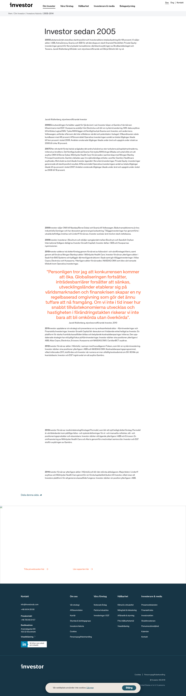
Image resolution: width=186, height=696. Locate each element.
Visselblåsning (27, 637)
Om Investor (49, 6)
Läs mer (90, 688)
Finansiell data (147, 610)
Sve (167, 3)
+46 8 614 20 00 (27, 609)
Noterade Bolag (100, 605)
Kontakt (180, 3)
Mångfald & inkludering (127, 610)
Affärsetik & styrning (126, 616)
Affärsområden (76, 610)
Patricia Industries (101, 610)
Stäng (129, 687)
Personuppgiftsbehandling (81, 637)
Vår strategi (74, 605)
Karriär (73, 616)
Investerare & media (104, 6)
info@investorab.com (29, 605)
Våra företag (66, 6)
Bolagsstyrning (127, 6)
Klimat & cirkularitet (126, 605)
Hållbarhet (83, 6)
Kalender (145, 632)
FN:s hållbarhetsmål (126, 621)
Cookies (73, 632)
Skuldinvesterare (148, 621)
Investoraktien (147, 616)
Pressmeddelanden (149, 605)
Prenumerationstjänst (150, 626)
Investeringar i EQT (101, 616)
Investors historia (77, 626)
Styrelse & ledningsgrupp (80, 621)
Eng (172, 3)
